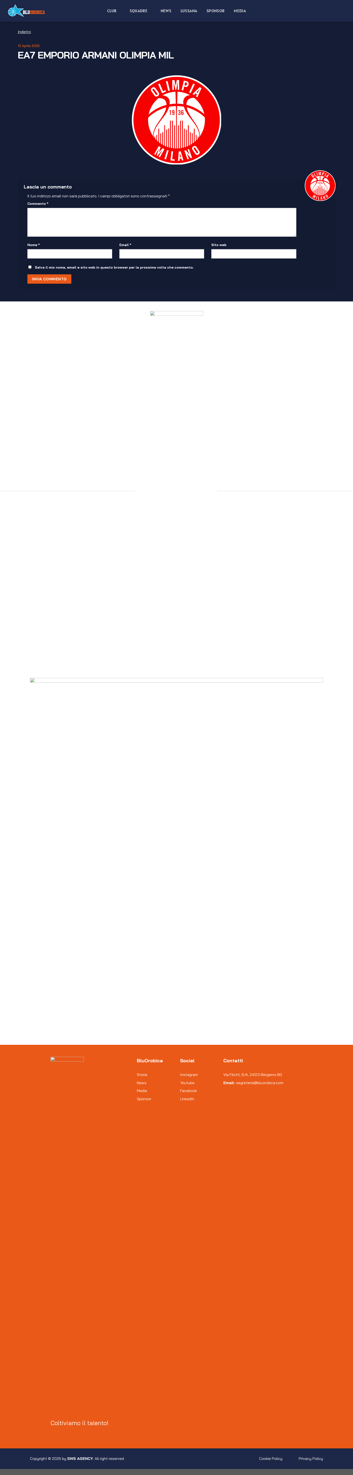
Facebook (188, 1090)
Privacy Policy (311, 1458)
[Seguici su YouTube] (71, 1433)
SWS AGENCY (80, 1458)
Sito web (218, 245)
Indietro (24, 31)
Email (125, 245)
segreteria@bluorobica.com (259, 1082)
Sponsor (216, 10)
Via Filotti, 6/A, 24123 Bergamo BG (252, 1074)
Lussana (189, 10)
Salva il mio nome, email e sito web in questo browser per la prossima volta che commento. (114, 267)
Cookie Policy (270, 1458)
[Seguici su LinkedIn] (65, 1433)
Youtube (187, 1082)
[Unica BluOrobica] (28, 11)
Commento (37, 203)
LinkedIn (187, 1098)
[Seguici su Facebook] (53, 1433)
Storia (142, 1074)
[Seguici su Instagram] (59, 1433)
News (166, 10)
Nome (33, 245)
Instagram (189, 1074)
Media (240, 10)
